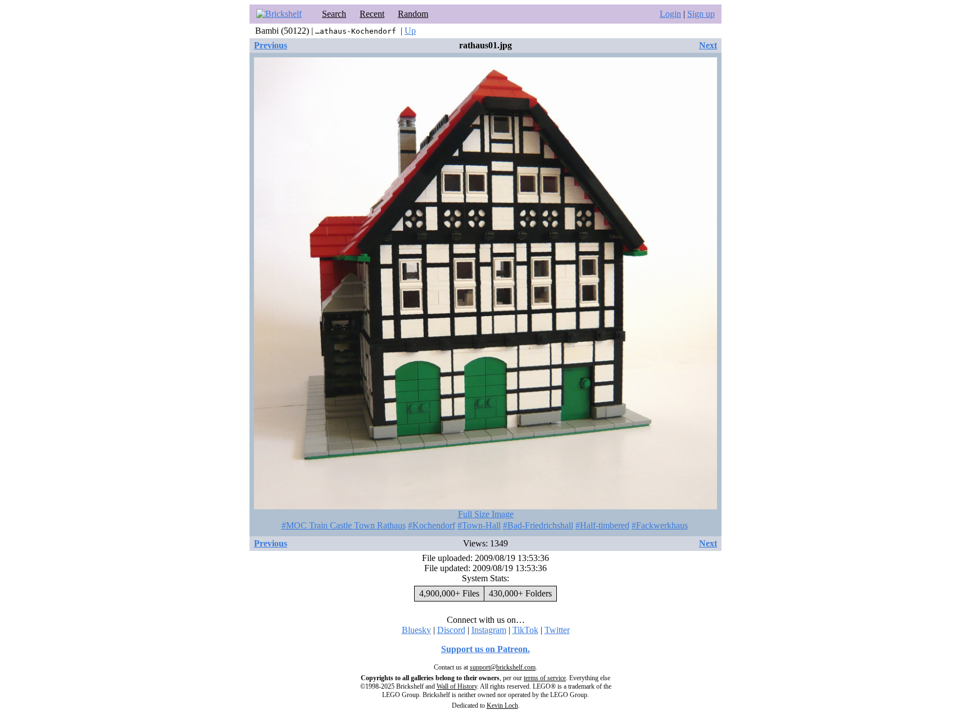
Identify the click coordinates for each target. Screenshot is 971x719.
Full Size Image (486, 514)
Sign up (701, 14)
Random (413, 14)
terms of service (545, 678)
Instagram (488, 630)
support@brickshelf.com (503, 667)
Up (410, 30)
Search (334, 14)
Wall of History (457, 686)
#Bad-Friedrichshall (538, 525)
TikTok (525, 630)
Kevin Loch (502, 705)
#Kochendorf (431, 525)
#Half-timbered (602, 525)
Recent (372, 14)
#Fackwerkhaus (660, 525)
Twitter (557, 630)
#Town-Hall (479, 525)
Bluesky (416, 630)
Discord (451, 630)
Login (670, 14)
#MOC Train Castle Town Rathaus (344, 525)
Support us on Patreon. (485, 649)
